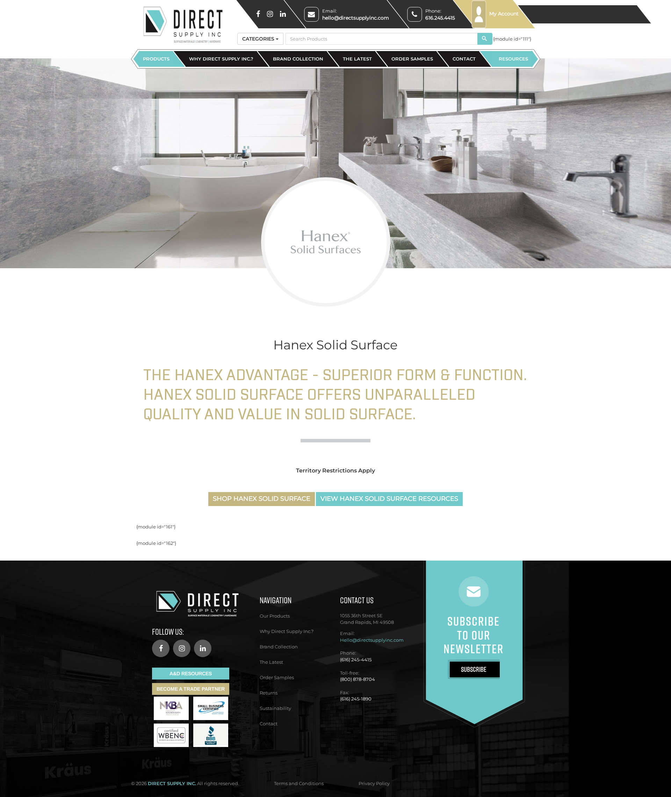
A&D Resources (190, 673)
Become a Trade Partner (191, 689)
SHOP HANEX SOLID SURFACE (261, 499)
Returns (268, 693)
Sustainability (275, 708)
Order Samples (412, 59)
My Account (503, 13)
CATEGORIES (259, 39)
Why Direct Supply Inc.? (221, 59)
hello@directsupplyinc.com (355, 18)
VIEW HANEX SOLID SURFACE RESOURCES (389, 499)
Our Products (275, 616)
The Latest (357, 59)
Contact (464, 59)
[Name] (485, 39)
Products (156, 59)
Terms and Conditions (299, 783)
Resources (513, 59)
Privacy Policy (374, 783)
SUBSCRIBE (473, 669)
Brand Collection (298, 59)
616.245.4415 (440, 18)
